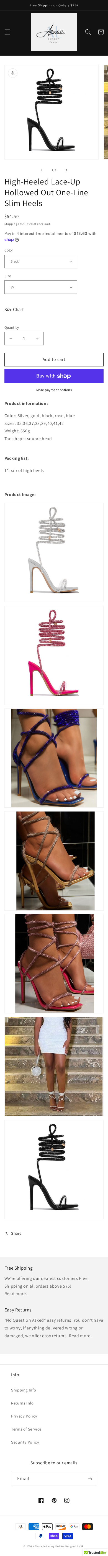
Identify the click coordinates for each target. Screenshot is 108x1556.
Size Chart (14, 309)
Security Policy (25, 1442)
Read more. (15, 1293)
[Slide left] (41, 170)
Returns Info (22, 1403)
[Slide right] (66, 170)
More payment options (54, 389)
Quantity (11, 327)
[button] (7, 32)
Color (8, 250)
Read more (80, 1336)
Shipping (10, 224)
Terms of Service (26, 1429)
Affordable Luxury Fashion (49, 1546)
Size (7, 275)
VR (82, 1546)
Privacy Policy (24, 1416)
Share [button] (16, 1233)
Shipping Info (23, 1390)
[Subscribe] (90, 1478)
